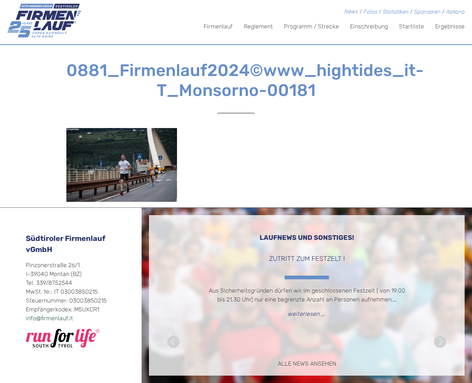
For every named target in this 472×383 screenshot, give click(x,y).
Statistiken (396, 12)
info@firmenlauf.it (49, 319)
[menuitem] (455, 12)
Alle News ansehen (307, 364)
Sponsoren (427, 12)
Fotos (370, 12)
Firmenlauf (218, 27)
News (351, 12)
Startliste (411, 27)
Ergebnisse (450, 27)
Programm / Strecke (311, 27)
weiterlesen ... (307, 314)
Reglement (258, 27)
